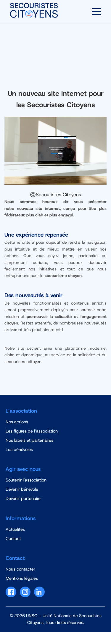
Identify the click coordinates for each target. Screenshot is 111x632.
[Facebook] (11, 592)
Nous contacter (20, 569)
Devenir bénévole (22, 489)
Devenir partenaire (23, 498)
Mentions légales (22, 578)
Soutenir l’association (26, 480)
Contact (13, 538)
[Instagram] (25, 592)
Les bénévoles (19, 449)
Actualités (15, 529)
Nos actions (17, 422)
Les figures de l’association (32, 431)
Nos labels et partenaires (29, 440)
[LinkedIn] (39, 592)
